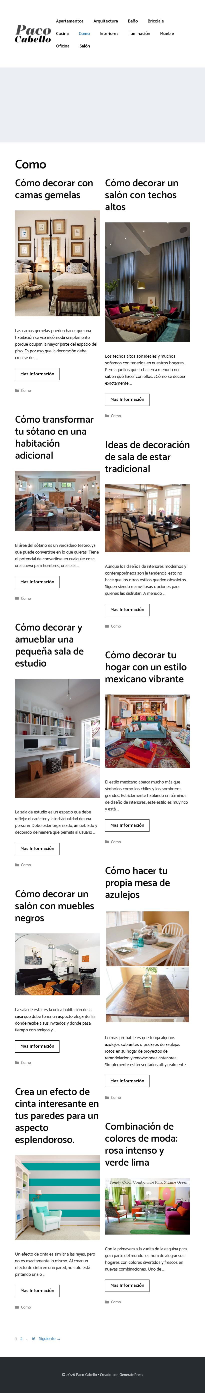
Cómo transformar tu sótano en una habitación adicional (54, 438)
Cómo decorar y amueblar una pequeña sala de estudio (49, 646)
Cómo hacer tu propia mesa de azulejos (137, 883)
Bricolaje (156, 21)
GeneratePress (131, 1375)
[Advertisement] (102, 105)
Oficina (63, 46)
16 (34, 1339)
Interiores (109, 33)
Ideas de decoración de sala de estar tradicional (147, 457)
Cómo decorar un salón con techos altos (141, 195)
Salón (85, 46)
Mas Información (37, 374)
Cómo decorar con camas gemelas (54, 189)
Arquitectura (106, 21)
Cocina (62, 33)
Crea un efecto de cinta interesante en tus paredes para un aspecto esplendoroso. (57, 1116)
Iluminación (139, 33)
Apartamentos (70, 21)
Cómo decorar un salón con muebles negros (54, 906)
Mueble (167, 33)
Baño (133, 21)
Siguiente (50, 1339)
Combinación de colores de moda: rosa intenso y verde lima (141, 1145)
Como (84, 33)
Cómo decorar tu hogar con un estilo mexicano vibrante (146, 667)
